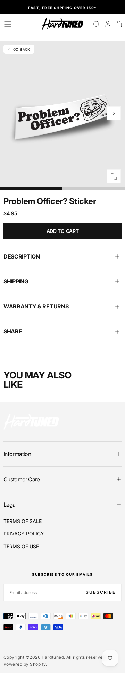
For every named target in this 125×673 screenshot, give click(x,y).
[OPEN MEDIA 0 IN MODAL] (114, 176)
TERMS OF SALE (22, 521)
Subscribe (101, 592)
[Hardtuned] (31, 421)
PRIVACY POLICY (23, 533)
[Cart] (119, 24)
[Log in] (107, 24)
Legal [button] (10, 504)
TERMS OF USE (21, 546)
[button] (7, 24)
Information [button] (17, 454)
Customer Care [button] (21, 479)
